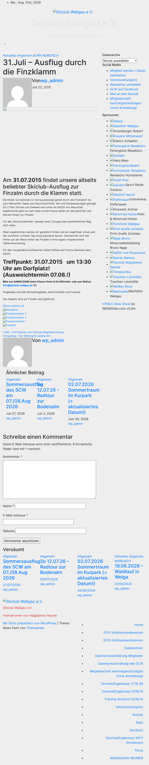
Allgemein (25, 55)
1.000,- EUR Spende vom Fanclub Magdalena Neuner (34, 332)
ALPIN (37, 55)
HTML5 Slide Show (116, 304)
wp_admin (52, 80)
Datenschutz (134, 648)
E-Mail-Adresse (15, 515)
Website (9, 531)
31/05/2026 (123, 584)
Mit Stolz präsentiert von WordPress (30, 623)
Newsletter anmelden (125, 84)
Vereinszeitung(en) (123, 80)
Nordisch (136, 730)
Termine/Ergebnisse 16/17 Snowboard (124, 740)
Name (8, 506)
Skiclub (137, 715)
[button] (4, 45)
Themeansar (35, 628)
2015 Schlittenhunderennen (123, 632)
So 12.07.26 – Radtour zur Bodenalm (48, 395)
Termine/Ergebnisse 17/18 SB (122, 684)
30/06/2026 (86, 590)
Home (138, 625)
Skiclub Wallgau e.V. (74, 22)
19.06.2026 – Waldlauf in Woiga (129, 571)
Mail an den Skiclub (124, 94)
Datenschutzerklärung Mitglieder (119, 656)
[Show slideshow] (13, 305)
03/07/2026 (49, 579)
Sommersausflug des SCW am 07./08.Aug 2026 (21, 569)
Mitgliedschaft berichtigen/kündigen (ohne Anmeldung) (125, 103)
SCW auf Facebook (124, 89)
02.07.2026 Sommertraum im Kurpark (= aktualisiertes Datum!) (84, 398)
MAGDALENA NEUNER (126, 758)
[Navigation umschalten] (5, 50)
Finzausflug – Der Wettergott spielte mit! (26, 335)
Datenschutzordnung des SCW (120, 663)
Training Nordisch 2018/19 (124, 699)
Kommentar (12, 456)
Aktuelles (10, 55)
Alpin (139, 722)
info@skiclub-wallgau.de (18, 285)
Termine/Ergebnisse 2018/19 (122, 691)
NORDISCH (50, 55)
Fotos (139, 750)
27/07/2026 (11, 585)
